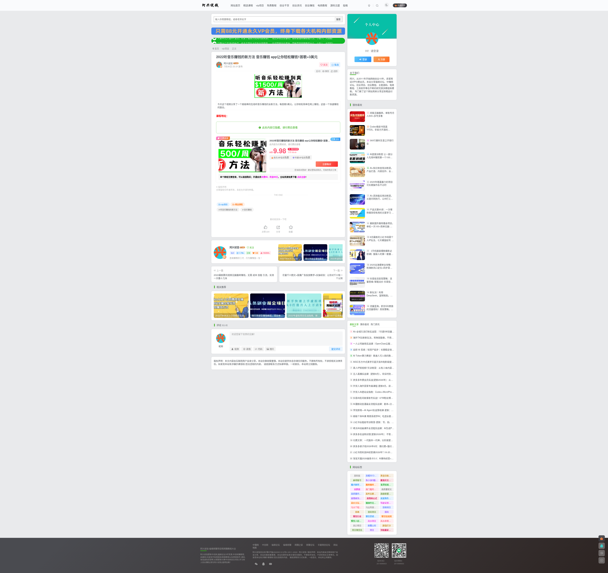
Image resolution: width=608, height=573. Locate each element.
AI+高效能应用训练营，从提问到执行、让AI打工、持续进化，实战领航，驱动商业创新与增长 (380, 200)
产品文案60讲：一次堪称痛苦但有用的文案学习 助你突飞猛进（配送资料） (380, 212)
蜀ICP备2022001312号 (276, 552)
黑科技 (357, 475)
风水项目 (372, 520)
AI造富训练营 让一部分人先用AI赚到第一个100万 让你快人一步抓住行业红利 (380, 157)
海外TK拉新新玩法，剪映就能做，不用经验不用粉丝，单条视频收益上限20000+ (392, 337)
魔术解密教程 (357, 484)
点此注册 (301, 176)
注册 (383, 59)
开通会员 (401, 5)
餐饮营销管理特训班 (372, 516)
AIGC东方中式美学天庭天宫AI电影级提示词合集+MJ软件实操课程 (385, 361)
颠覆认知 (372, 525)
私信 (336, 64)
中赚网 (256, 544)
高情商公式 (372, 498)
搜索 (338, 19)
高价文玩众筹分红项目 (357, 502)
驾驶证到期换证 (387, 502)
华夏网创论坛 (324, 544)
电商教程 (322, 5)
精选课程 (248, 5)
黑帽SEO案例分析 (372, 475)
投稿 (345, 5)
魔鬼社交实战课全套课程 (387, 480)
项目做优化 (357, 529)
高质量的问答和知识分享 (357, 493)
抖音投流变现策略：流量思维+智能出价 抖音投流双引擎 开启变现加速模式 (380, 281)
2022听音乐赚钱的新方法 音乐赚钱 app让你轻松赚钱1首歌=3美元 (267, 56)
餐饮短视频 (386, 516)
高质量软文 (386, 489)
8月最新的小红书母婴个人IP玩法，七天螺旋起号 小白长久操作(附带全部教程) (380, 240)
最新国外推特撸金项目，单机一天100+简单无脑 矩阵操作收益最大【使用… (380, 226)
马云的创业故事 (372, 507)
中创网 (265, 544)
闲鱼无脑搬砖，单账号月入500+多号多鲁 (380, 114)
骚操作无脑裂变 (372, 502)
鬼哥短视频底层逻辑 (387, 484)
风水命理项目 (386, 520)
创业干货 (284, 5)
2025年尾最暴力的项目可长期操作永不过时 (380, 183)
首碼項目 (387, 507)
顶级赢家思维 (386, 529)
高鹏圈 (357, 489)
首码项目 (372, 511)
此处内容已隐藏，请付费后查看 (279, 127)
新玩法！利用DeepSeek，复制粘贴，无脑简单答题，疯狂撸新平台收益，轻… (380, 297)
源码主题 (335, 5)
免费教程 (271, 5)
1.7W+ (241, 252)
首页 (216, 48)
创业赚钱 (309, 5)
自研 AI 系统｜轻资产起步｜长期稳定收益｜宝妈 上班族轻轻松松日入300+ (389, 349)
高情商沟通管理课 (357, 498)
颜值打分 (387, 525)
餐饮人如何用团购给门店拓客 (357, 520)
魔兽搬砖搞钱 (372, 484)
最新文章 (354, 324)
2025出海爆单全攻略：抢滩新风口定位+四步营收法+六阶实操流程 (380, 267)
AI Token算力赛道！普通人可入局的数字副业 (375, 355)
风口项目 (357, 525)
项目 (372, 529)
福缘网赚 (287, 544)
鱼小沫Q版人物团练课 (372, 480)
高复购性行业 (386, 498)
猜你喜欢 (364, 324)
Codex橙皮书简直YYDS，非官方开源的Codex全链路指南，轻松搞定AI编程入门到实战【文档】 (381, 131)
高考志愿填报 (372, 493)
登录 (364, 59)
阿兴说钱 (228, 63)
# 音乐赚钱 (247, 209)
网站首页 (235, 5)
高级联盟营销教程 (387, 493)
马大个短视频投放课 (357, 507)
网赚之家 (299, 544)
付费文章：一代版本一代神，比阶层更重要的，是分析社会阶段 (384, 440)
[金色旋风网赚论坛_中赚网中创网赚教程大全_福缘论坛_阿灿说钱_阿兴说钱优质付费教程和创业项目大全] (210, 5)
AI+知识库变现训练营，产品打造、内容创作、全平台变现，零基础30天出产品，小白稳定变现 (380, 172)
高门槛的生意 (372, 489)
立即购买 (326, 164)
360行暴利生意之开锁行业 (380, 142)
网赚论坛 (310, 544)
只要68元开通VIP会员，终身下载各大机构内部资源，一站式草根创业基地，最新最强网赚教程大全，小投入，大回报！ (275, 40)
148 (256, 252)
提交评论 (335, 348)
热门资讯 (375, 324)
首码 (387, 511)
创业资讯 (297, 5)
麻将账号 (357, 480)
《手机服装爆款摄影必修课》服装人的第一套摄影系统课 (380, 254)
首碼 (357, 511)
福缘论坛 (276, 544)
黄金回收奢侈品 (387, 475)
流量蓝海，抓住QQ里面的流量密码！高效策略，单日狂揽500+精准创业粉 (380, 309)
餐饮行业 (357, 516)
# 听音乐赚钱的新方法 (228, 209)
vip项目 (260, 5)
